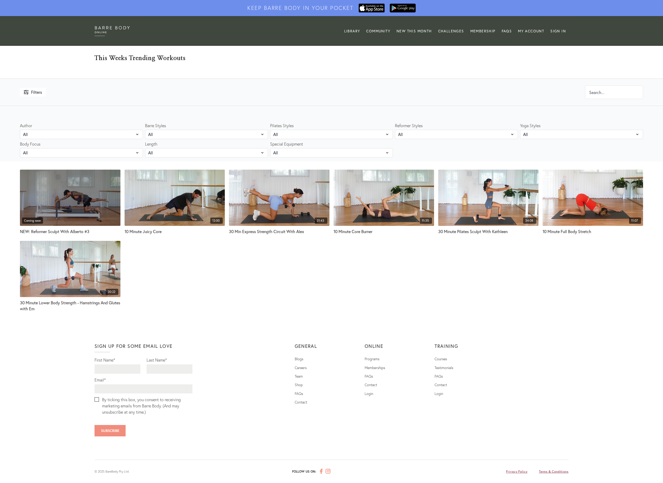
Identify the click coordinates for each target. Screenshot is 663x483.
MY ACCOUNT (531, 30)
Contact (301, 402)
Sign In (558, 30)
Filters (36, 92)
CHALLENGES (451, 30)
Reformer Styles (409, 125)
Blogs (299, 358)
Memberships (375, 367)
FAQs (507, 30)
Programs (372, 358)
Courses (441, 358)
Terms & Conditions (553, 471)
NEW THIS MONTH (414, 30)
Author (26, 125)
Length (151, 144)
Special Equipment (286, 144)
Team (299, 376)
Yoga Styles (530, 125)
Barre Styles (155, 125)
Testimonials (444, 367)
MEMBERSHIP (482, 30)
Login (369, 393)
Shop (299, 384)
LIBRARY (352, 30)
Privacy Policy (517, 471)
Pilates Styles (282, 125)
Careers (301, 367)
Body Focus (30, 144)
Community (378, 30)
